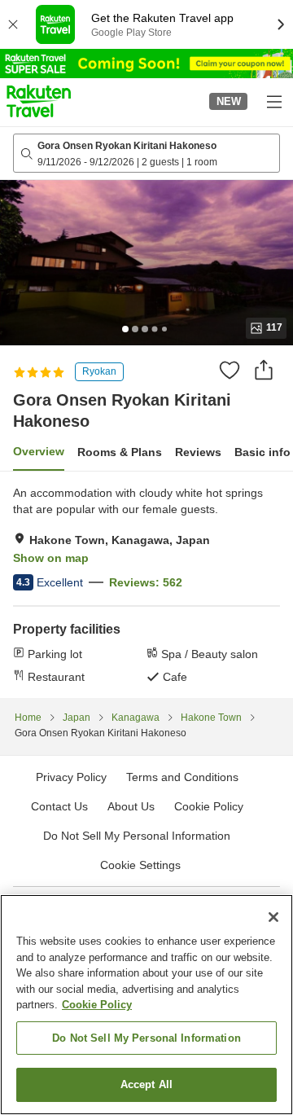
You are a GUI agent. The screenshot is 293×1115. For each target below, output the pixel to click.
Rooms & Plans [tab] (119, 452)
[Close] (273, 917)
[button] (39, 101)
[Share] (263, 369)
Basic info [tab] (262, 452)
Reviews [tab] (198, 452)
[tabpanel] (146, 585)
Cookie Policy (97, 1005)
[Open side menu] (273, 101)
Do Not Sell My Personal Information (146, 1038)
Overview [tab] (38, 451)
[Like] (229, 369)
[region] (146, 1004)
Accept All (146, 1084)
